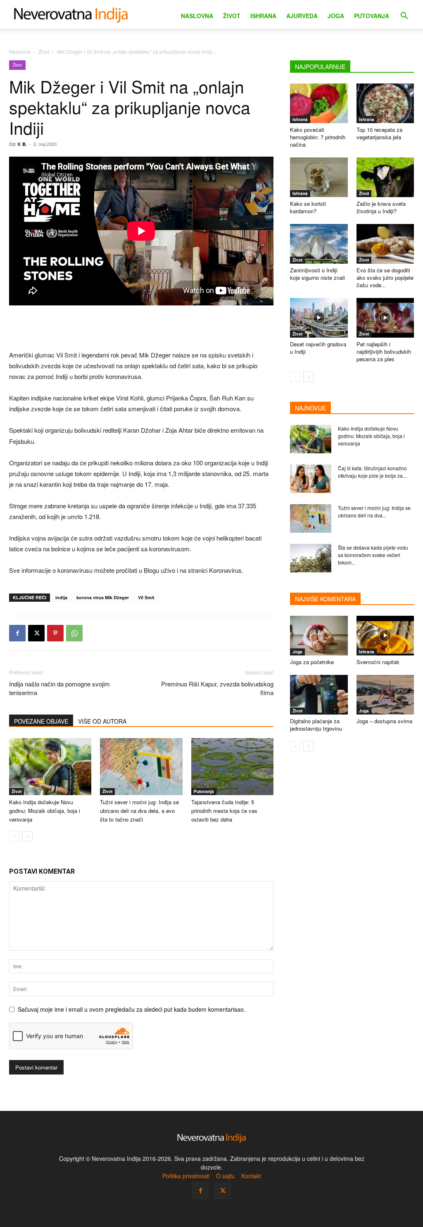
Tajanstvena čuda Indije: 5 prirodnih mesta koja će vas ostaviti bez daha (224, 810)
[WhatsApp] (74, 633)
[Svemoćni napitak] (385, 635)
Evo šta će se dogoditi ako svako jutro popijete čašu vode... (384, 277)
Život (231, 16)
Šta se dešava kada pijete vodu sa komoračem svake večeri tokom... (373, 555)
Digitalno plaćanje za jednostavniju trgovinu (316, 724)
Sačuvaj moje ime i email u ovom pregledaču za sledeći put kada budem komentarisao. (131, 1009)
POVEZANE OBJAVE (41, 721)
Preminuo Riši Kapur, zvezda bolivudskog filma (217, 688)
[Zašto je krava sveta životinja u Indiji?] (385, 177)
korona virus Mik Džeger (102, 597)
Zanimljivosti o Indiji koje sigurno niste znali (317, 273)
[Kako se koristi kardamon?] (319, 177)
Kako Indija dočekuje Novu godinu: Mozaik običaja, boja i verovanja (44, 810)
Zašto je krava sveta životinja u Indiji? (381, 207)
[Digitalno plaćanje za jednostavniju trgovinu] (319, 695)
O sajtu (225, 1176)
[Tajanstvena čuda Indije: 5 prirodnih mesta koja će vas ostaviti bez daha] (232, 766)
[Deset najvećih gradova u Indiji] (319, 318)
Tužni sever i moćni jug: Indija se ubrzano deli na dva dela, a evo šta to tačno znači (139, 810)
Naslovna (197, 16)
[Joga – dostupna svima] (385, 695)
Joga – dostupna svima (384, 721)
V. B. (22, 144)
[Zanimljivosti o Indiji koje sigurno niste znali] (319, 244)
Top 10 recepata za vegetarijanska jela (379, 133)
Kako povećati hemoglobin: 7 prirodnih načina (317, 137)
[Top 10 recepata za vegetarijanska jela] (385, 103)
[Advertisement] (141, 328)
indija (61, 597)
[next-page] (27, 836)
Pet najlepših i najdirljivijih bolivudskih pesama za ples (383, 351)
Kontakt (251, 1176)
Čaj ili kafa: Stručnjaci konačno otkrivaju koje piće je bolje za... (372, 472)
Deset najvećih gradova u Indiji (318, 347)
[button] (404, 17)
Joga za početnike (312, 662)
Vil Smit (146, 597)
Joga (336, 16)
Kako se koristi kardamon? (308, 207)
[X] (36, 633)
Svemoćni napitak (377, 662)
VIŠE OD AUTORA (102, 721)
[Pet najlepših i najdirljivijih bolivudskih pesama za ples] (385, 318)
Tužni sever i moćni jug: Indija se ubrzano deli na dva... (374, 511)
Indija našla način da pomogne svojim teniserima (59, 688)
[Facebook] (17, 633)
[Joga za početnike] (319, 635)
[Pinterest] (55, 633)
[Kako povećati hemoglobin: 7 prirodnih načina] (319, 103)
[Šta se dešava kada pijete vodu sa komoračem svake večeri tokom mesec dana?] (310, 558)
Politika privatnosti (185, 1176)
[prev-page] (14, 836)
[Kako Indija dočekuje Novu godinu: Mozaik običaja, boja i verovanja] (310, 439)
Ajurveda (302, 16)
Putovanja (371, 16)
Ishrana (263, 16)
